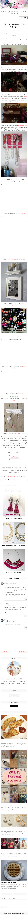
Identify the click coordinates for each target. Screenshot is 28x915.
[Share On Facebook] (8, 480)
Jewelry (7, 485)
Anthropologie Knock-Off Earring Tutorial (12, 829)
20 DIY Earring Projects (7, 805)
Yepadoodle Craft (20, 433)
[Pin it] (14, 480)
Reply (26, 599)
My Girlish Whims (14, 6)
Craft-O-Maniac (18, 336)
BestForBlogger (21, 913)
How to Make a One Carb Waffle (9, 882)
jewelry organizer (22, 125)
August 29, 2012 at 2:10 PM (9, 605)
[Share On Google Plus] (11, 480)
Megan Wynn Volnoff (10, 583)
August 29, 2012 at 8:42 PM (9, 621)
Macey (6, 620)
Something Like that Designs (18, 259)
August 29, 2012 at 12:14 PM (9, 584)
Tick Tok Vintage (21, 213)
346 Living (20, 393)
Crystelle (6, 603)
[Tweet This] (6, 480)
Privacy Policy (4, 907)
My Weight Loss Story (6, 851)
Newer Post (5, 651)
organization (13, 485)
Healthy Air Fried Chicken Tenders (10, 741)
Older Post (22, 651)
